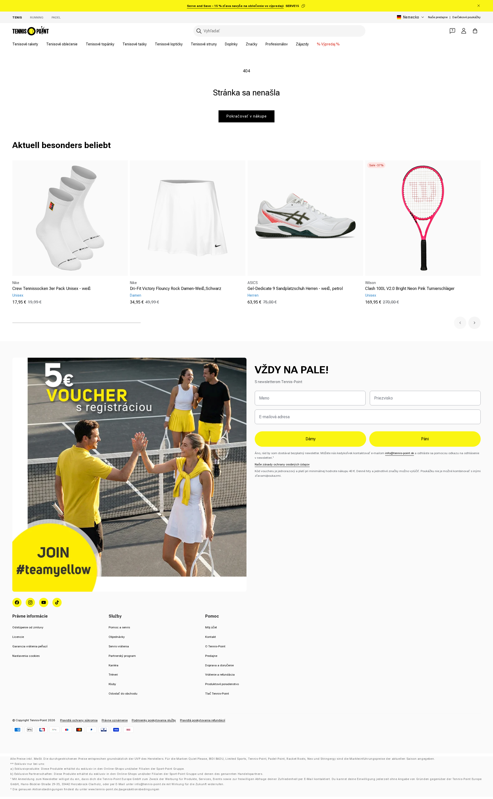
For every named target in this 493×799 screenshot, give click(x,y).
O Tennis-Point (215, 646)
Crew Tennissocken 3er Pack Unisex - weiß (51, 288)
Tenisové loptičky (169, 44)
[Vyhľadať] (199, 31)
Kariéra (113, 665)
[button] (460, 323)
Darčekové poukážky (466, 17)
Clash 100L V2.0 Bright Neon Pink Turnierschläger (409, 288)
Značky (251, 44)
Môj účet (211, 627)
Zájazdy (302, 44)
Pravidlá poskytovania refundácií (202, 720)
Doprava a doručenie (219, 665)
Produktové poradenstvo (222, 684)
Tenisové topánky (100, 44)
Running (36, 17)
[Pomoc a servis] (452, 30)
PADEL (56, 17)
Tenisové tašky (134, 44)
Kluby (112, 684)
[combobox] (279, 31)
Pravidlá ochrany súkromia (79, 720)
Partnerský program (122, 656)
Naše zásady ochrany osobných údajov (282, 464)
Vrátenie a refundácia (220, 674)
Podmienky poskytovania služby (154, 720)
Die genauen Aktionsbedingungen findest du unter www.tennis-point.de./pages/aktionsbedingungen (86, 789)
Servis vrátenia (119, 646)
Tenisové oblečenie (62, 44)
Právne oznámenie (115, 720)
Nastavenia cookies (26, 656)
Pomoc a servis (119, 627)
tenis (17, 17)
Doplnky (231, 44)
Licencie (18, 637)
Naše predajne (438, 17)
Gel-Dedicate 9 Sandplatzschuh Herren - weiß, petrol (295, 288)
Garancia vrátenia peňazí (30, 646)
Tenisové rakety (25, 44)
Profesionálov (277, 44)
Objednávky (117, 637)
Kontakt (210, 637)
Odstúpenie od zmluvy (27, 627)
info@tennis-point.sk (399, 453)
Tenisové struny (204, 44)
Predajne (211, 656)
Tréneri (113, 674)
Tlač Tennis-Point (217, 693)
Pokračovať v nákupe (246, 116)
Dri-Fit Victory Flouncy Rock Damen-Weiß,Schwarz (175, 288)
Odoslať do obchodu (123, 693)
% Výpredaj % (328, 44)
